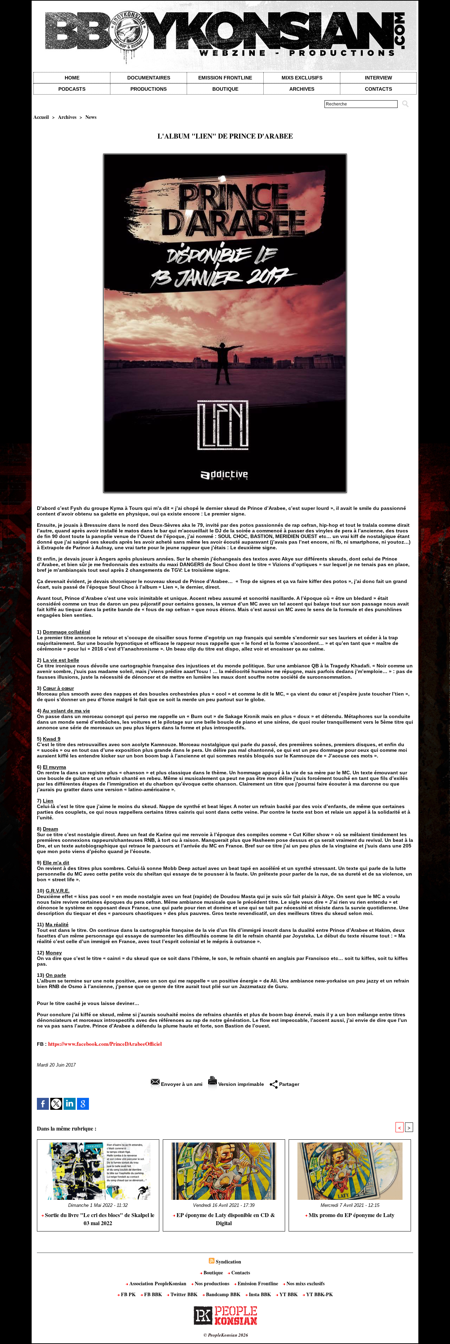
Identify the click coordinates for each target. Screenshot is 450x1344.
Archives (301, 89)
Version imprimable (240, 1084)
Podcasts (71, 89)
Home (72, 78)
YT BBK (288, 1294)
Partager (288, 1084)
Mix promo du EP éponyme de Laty (350, 1215)
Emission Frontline (225, 78)
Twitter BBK (184, 1294)
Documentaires (148, 78)
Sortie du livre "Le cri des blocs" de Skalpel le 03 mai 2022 (99, 1219)
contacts (378, 89)
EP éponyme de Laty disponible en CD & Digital (225, 1219)
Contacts (240, 1272)
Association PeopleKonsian (158, 1283)
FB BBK (153, 1294)
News (90, 117)
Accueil (41, 117)
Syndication (228, 1261)
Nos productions (212, 1283)
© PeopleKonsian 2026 (226, 1335)
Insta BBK (260, 1294)
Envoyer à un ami (181, 1084)
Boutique (225, 89)
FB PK (128, 1294)
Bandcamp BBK (223, 1294)
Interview (378, 78)
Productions (148, 89)
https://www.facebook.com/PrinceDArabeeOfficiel (105, 1044)
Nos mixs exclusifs (304, 1283)
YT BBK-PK (319, 1294)
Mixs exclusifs (302, 78)
